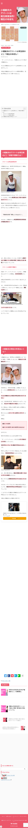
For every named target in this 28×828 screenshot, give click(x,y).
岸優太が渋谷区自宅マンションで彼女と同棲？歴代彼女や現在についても (17, 708)
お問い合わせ (8, 816)
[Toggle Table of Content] (24, 109)
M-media (14, 824)
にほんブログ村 (11, 775)
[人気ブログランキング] (4, 778)
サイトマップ (15, 816)
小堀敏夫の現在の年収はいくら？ (10, 116)
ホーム (3, 816)
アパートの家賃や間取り (10, 115)
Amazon (14, 518)
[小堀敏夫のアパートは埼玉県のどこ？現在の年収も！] (15, 675)
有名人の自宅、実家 (6, 680)
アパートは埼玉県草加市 (9, 113)
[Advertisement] (14, 90)
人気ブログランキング (6, 779)
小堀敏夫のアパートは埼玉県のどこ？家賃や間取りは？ (14, 111)
